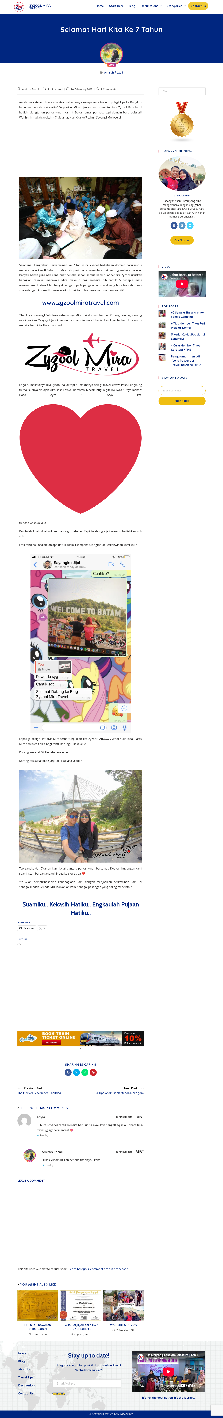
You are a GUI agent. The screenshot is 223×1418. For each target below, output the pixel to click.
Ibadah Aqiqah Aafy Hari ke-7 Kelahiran (80, 1327)
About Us (24, 1369)
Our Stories (182, 240)
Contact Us (198, 6)
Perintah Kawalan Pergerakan (37, 1327)
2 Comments (108, 89)
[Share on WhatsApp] (84, 1072)
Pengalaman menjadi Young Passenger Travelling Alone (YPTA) (186, 361)
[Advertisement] (80, 148)
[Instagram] (182, 225)
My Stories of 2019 (123, 1325)
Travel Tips (25, 1377)
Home (100, 6)
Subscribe (182, 401)
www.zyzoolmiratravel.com (80, 302)
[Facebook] (174, 225)
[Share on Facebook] (68, 1072)
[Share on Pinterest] (93, 1072)
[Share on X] (76, 1072)
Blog (132, 6)
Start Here (116, 6)
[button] (151, 6)
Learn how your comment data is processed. (99, 1269)
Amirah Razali (113, 72)
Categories (174, 6)
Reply (140, 1116)
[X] (190, 225)
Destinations (149, 6)
